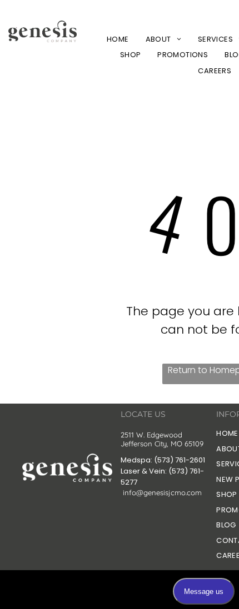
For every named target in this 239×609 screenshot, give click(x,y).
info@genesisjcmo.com (162, 492)
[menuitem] (117, 39)
